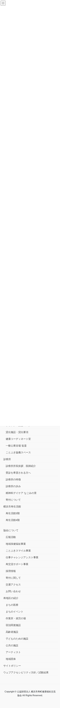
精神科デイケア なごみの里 (21, 493)
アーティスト (13, 652)
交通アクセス (13, 584)
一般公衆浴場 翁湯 (16, 445)
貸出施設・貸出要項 (17, 432)
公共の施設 (12, 645)
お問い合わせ (13, 591)
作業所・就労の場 (16, 618)
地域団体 (11, 659)
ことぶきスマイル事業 (18, 550)
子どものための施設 (17, 638)
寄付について (13, 499)
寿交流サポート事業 (17, 564)
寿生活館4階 (13, 520)
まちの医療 (12, 604)
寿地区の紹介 (10, 598)
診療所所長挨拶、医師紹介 (21, 466)
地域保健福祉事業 (16, 543)
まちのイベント (14, 611)
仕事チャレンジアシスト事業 (22, 557)
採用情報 (11, 571)
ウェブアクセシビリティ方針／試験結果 (26, 672)
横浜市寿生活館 (12, 506)
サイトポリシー (12, 665)
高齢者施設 (12, 632)
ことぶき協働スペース (18, 452)
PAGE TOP (55, 684)
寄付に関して (13, 577)
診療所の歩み (13, 486)
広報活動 (11, 537)
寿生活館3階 (13, 513)
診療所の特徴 (13, 479)
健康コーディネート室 (18, 439)
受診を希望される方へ (18, 472)
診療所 (7, 459)
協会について (10, 530)
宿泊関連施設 (13, 625)
